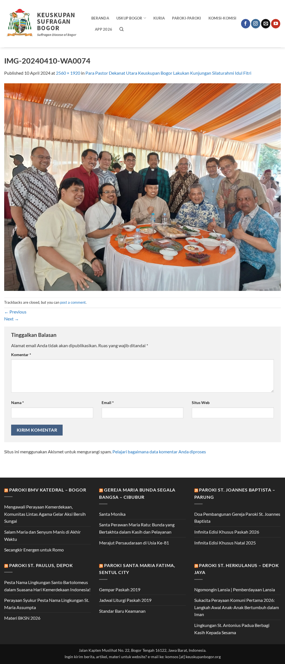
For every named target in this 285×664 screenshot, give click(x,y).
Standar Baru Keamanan (122, 611)
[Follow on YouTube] (275, 23)
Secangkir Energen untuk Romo (34, 549)
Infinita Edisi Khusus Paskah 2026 (226, 531)
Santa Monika (112, 514)
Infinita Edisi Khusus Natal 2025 (225, 542)
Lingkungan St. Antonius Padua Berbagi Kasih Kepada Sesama (231, 628)
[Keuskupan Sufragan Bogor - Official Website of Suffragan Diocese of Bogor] (43, 23)
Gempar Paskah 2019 (119, 589)
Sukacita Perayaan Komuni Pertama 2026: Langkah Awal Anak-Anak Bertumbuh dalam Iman (236, 607)
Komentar (21, 354)
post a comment (73, 302)
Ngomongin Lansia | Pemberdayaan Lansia (234, 589)
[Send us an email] (265, 23)
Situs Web (201, 402)
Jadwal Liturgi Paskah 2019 (125, 600)
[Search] (121, 29)
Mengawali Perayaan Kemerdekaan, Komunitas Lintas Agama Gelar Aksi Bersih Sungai (45, 514)
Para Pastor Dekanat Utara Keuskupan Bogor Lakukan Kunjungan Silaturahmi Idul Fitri (168, 73)
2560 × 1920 (68, 73)
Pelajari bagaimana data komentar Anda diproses (159, 451)
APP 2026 (103, 29)
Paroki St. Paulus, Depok (41, 565)
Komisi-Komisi (222, 18)
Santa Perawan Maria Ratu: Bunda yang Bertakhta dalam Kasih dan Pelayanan (137, 528)
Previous (15, 311)
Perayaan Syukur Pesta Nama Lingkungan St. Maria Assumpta (46, 603)
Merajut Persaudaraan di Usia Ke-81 (134, 542)
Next (11, 318)
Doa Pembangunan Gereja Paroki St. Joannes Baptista (237, 517)
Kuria (159, 18)
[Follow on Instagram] (255, 23)
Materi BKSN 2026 (22, 618)
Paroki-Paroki (186, 18)
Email (108, 402)
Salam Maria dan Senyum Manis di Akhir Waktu (42, 535)
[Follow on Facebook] (245, 23)
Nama (17, 402)
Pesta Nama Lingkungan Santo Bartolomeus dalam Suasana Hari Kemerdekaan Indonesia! (47, 586)
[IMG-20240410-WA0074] (142, 186)
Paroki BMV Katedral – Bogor (47, 489)
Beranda (100, 18)
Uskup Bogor (129, 18)
